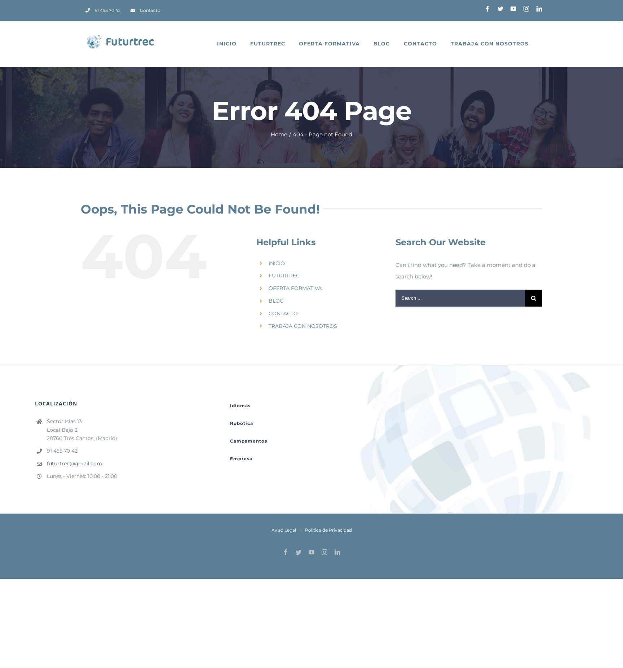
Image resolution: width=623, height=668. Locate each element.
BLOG (276, 301)
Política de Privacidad (328, 530)
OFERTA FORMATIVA (295, 288)
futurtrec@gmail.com (74, 463)
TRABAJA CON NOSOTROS (303, 326)
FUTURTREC (284, 275)
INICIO (277, 263)
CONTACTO (283, 313)
